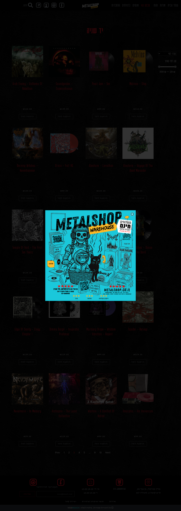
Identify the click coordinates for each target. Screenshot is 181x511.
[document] (90, 255)
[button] (132, 214)
